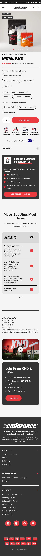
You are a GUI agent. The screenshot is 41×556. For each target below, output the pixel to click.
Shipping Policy (8, 498)
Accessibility (7, 514)
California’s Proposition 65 (12, 494)
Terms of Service (9, 507)
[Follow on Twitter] (33, 523)
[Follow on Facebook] (25, 523)
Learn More (13, 398)
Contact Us (6, 464)
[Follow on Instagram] (16, 523)
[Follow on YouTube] (8, 523)
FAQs (4, 458)
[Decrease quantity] (3, 120)
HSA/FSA (6, 461)
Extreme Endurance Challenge (14, 478)
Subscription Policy (10, 501)
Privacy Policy (8, 504)
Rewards (5, 481)
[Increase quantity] (9, 120)
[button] (6, 63)
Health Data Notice (9, 511)
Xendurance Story (9, 454)
